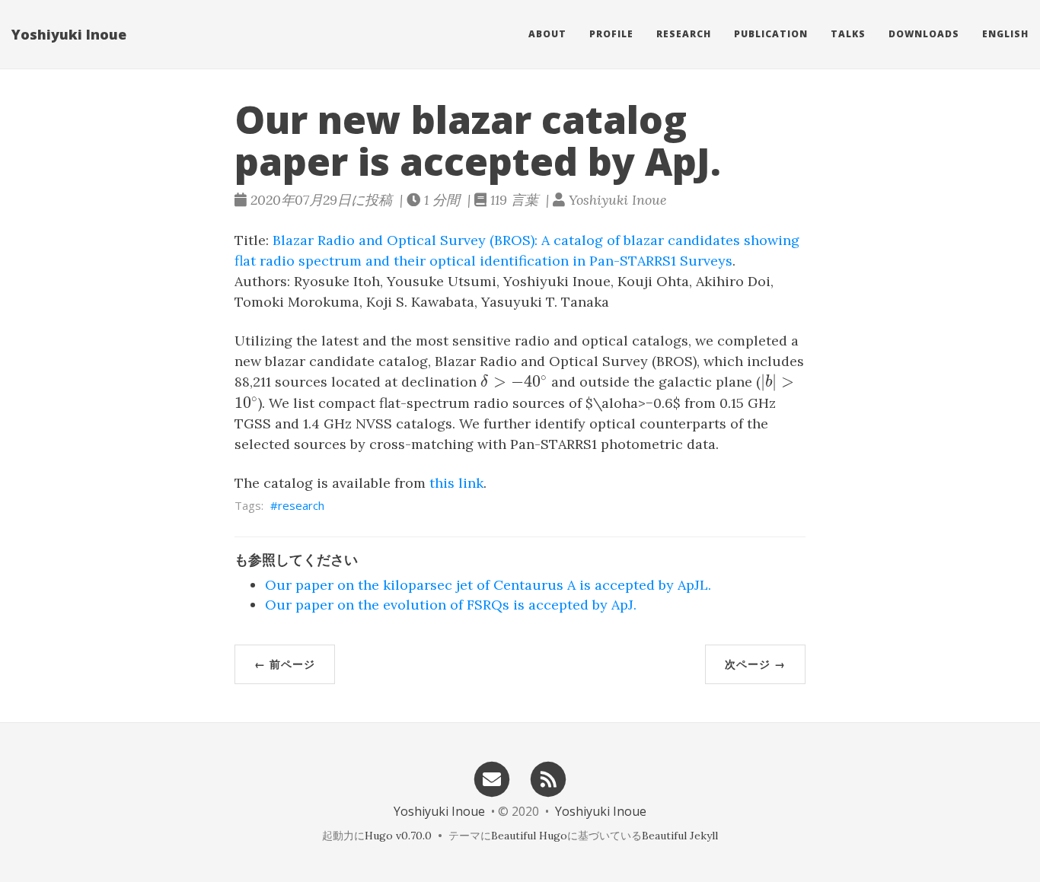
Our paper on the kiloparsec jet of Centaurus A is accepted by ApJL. (488, 585)
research (301, 505)
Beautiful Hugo (529, 835)
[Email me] (492, 778)
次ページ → (755, 664)
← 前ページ (284, 664)
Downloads (923, 33)
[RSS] (549, 778)
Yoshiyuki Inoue (68, 34)
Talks (848, 33)
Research (683, 33)
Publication (771, 33)
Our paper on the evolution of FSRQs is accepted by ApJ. (450, 604)
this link (456, 483)
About (547, 33)
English (1005, 33)
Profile (611, 33)
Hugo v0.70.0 (398, 835)
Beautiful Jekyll (680, 835)
